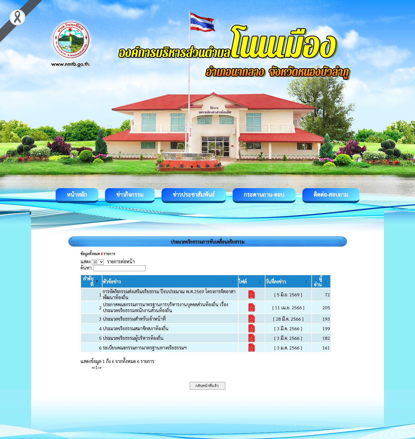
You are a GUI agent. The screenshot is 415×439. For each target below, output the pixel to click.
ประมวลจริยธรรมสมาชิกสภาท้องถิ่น (136, 328)
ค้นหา (85, 268)
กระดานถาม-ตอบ (264, 194)
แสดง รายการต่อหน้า (107, 261)
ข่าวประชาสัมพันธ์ (194, 194)
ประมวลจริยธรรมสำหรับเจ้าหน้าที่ (134, 319)
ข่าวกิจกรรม (129, 194)
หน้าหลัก (77, 194)
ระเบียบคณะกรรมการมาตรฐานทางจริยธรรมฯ (145, 348)
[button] (112, 281)
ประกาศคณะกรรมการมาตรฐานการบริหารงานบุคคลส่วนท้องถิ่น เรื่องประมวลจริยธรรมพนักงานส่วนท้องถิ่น (165, 307)
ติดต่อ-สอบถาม (331, 194)
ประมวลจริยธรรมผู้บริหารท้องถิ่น (133, 338)
